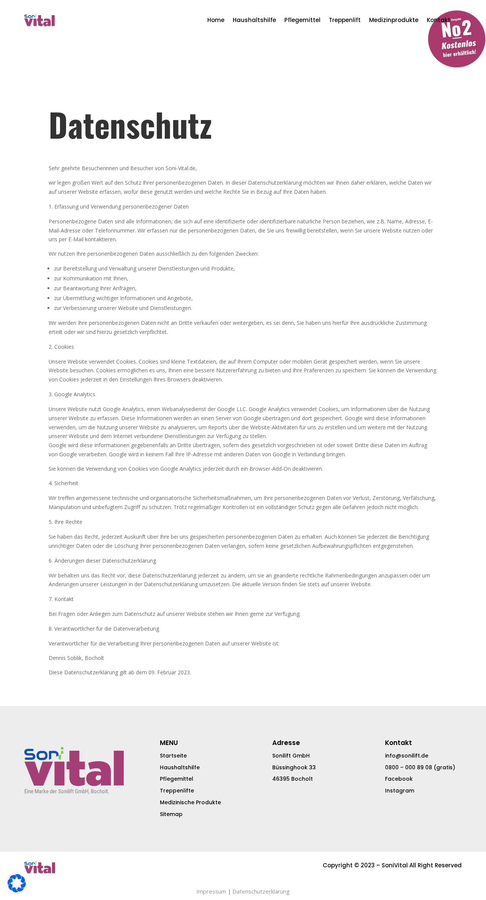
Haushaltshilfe (254, 20)
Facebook (399, 779)
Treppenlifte (177, 790)
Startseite (173, 755)
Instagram (399, 790)
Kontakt (438, 20)
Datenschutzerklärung (261, 891)
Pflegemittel (302, 20)
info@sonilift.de (406, 755)
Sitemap (171, 814)
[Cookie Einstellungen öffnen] (17, 890)
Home (215, 20)
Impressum (211, 891)
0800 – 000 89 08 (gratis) (420, 767)
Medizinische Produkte (190, 802)
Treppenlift (345, 20)
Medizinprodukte (393, 20)
